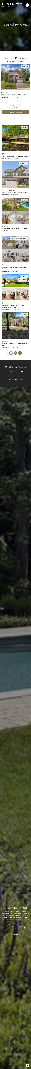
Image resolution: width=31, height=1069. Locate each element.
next (18, 106)
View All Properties (15, 112)
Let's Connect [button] (16, 934)
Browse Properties (15, 379)
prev (13, 106)
